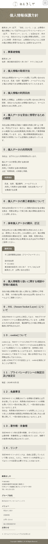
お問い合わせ (8, 519)
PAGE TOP (44, 525)
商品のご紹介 (8, 511)
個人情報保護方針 (9, 524)
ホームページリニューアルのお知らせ (17, 534)
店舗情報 (6, 515)
